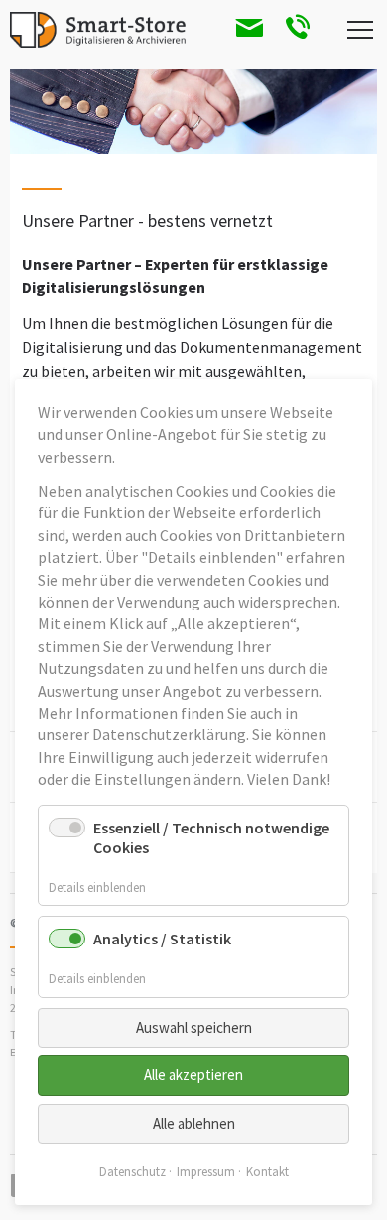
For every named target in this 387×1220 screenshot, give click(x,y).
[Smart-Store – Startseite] (98, 30)
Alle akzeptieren (193, 1074)
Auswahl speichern (194, 1027)
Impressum (206, 1172)
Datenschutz (132, 1172)
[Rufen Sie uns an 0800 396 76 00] (290, 30)
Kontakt (267, 1172)
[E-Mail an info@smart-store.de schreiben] (240, 30)
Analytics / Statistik (162, 938)
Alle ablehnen (194, 1123)
